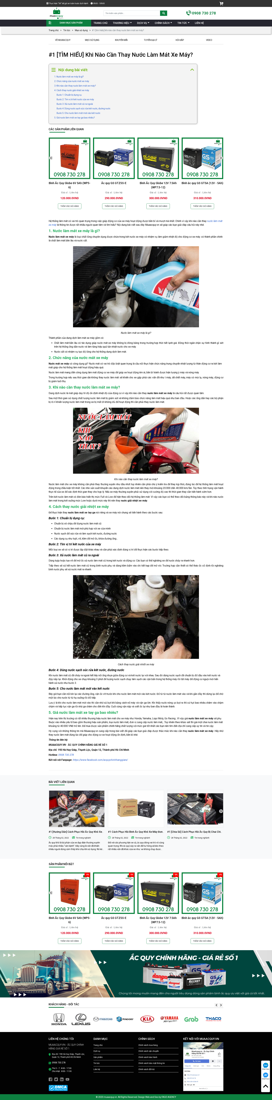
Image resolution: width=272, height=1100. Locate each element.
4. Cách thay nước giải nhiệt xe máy (71, 90)
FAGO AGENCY (169, 1097)
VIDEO (209, 40)
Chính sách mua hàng (148, 1045)
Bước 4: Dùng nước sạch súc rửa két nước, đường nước (83, 108)
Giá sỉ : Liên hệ (69, 192)
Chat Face (265, 1079)
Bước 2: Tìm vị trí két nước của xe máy (75, 99)
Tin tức (66, 30)
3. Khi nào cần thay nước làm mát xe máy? (75, 85)
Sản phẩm (98, 1057)
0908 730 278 (204, 13)
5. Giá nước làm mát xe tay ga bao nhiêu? (74, 117)
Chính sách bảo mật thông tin (151, 1063)
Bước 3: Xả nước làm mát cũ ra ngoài (75, 104)
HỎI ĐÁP (180, 40)
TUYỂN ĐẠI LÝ (150, 40)
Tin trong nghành (83, 838)
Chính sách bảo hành (147, 1057)
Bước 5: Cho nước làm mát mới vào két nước (78, 113)
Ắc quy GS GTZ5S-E (113, 183)
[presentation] (51, 158)
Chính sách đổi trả (146, 1069)
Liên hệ (97, 1069)
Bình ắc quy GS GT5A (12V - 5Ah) (202, 183)
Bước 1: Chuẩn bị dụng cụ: (69, 95)
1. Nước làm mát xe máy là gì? (69, 76)
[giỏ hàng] (221, 3)
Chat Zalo (265, 1069)
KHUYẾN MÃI (121, 40)
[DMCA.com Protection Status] (58, 1087)
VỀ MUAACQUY (63, 40)
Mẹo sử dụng (81, 30)
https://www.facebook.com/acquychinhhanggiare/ (100, 759)
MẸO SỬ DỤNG (92, 40)
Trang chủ (54, 30)
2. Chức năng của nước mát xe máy (71, 81)
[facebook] (50, 1079)
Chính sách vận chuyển (148, 1051)
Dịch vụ (97, 1051)
